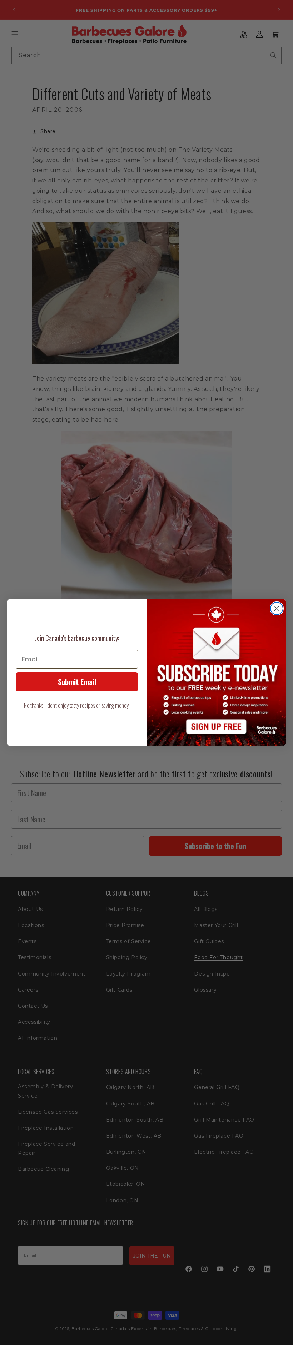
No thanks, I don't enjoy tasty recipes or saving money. (77, 705)
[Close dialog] (276, 608)
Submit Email (77, 681)
